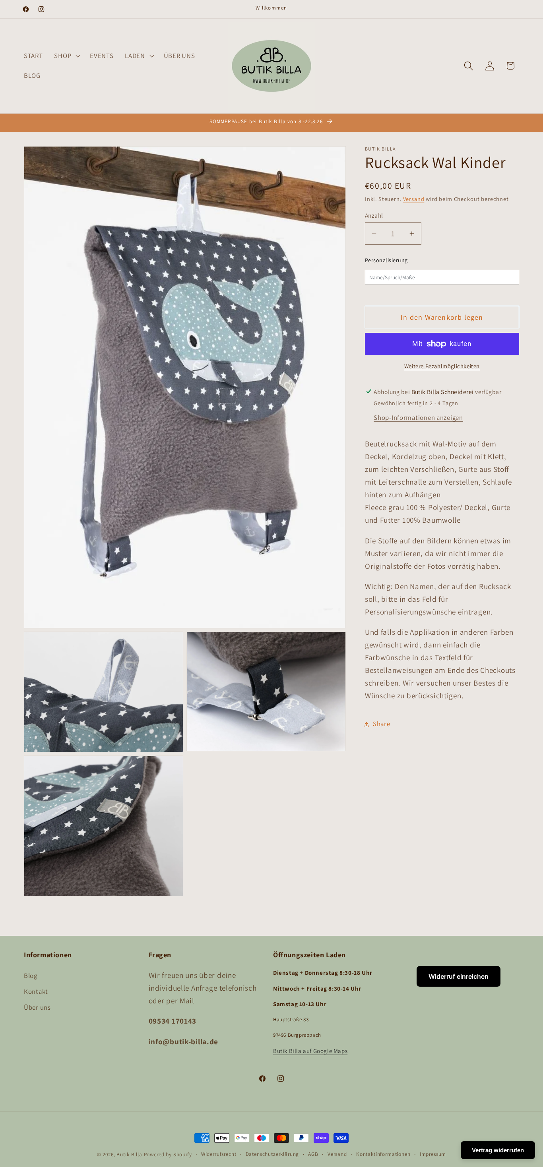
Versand (414, 199)
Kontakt (36, 991)
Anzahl (374, 215)
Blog (30, 975)
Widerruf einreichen (459, 976)
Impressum (433, 1154)
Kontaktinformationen (383, 1154)
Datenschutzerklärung (272, 1154)
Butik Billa (129, 1154)
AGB (313, 1154)
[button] (66, 56)
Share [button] (381, 724)
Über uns (37, 1007)
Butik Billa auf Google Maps (310, 1051)
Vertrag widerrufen (498, 1150)
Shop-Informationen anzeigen (418, 417)
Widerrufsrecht (219, 1154)
